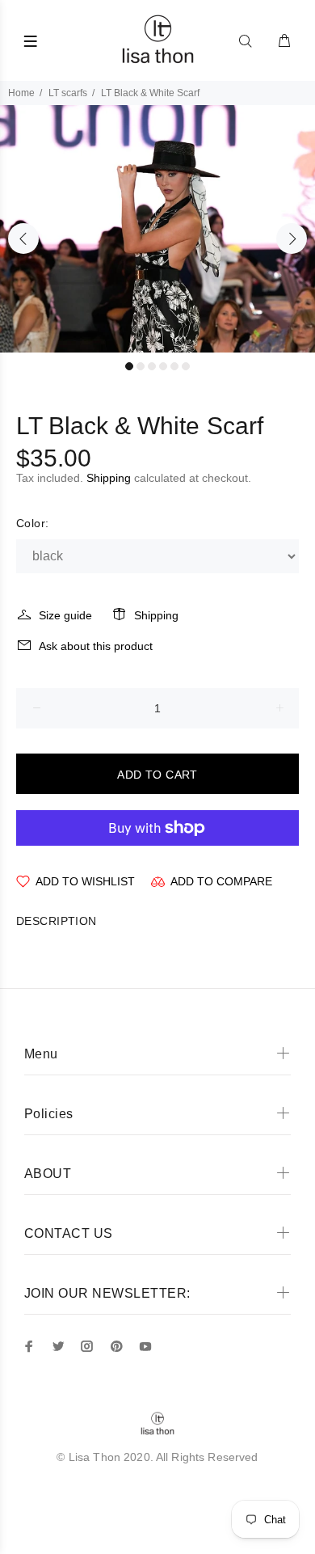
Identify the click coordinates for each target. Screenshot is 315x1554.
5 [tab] (174, 366)
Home (21, 93)
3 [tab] (152, 366)
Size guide (65, 615)
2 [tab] (140, 366)
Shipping (108, 477)
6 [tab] (186, 366)
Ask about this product (96, 646)
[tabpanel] (157, 229)
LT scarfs (67, 93)
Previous (23, 238)
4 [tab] (163, 366)
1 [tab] (129, 366)
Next (291, 238)
